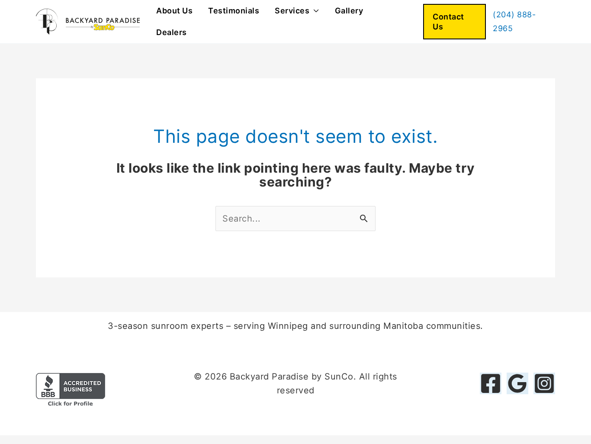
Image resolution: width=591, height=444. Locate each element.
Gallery (349, 10)
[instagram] (544, 383)
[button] (454, 22)
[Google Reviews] (517, 383)
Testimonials (233, 10)
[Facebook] (490, 383)
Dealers (171, 32)
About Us (174, 10)
